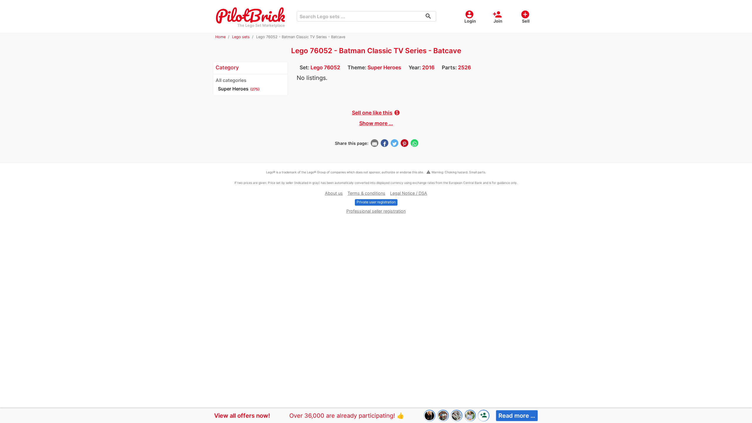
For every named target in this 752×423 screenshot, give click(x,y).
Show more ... (376, 123)
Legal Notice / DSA (408, 193)
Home (220, 37)
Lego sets (241, 37)
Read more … (516, 415)
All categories (231, 80)
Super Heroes (384, 67)
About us (334, 193)
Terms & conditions (366, 193)
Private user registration (376, 202)
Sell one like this (376, 113)
